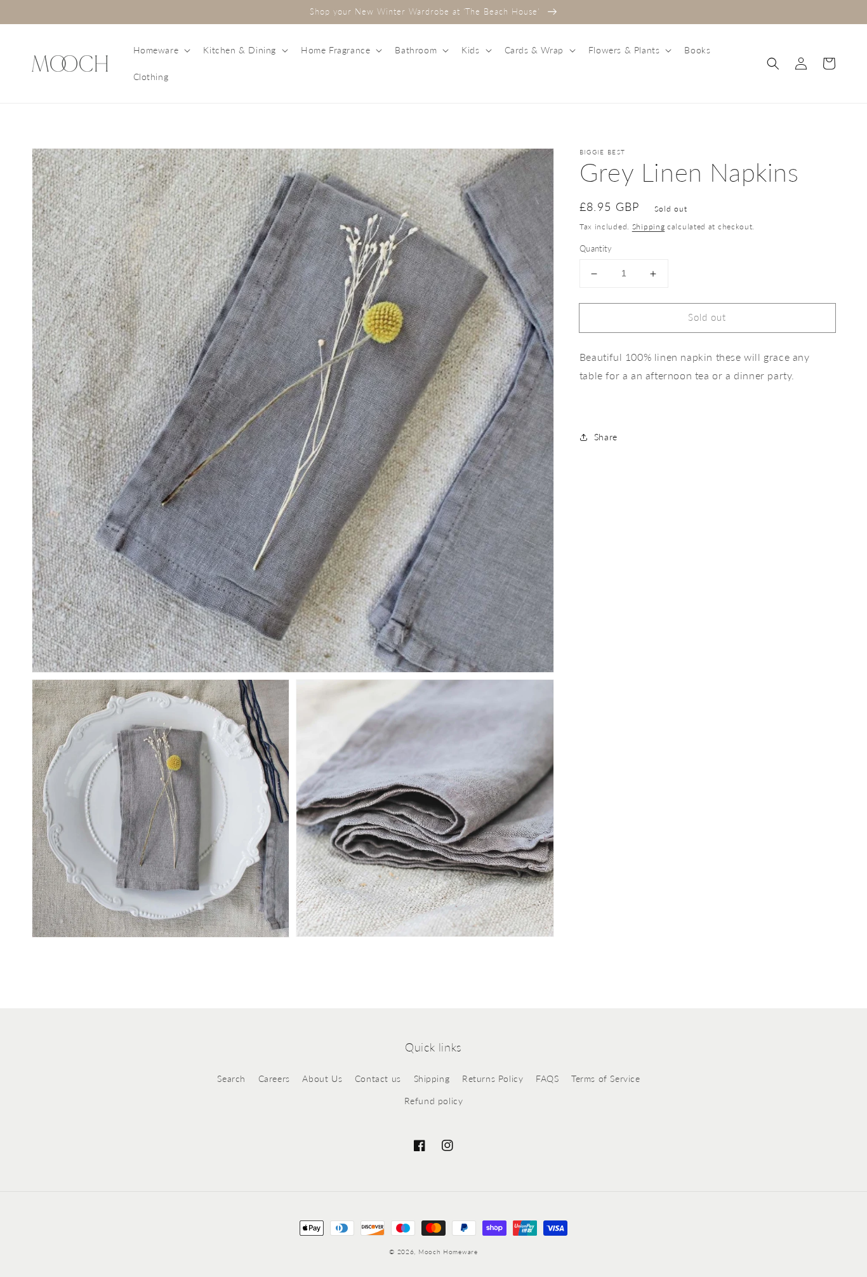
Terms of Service (605, 1078)
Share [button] (606, 437)
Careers (274, 1078)
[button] (161, 50)
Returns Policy (492, 1078)
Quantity (595, 249)
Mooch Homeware (448, 1251)
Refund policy (433, 1100)
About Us (322, 1078)
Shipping (648, 226)
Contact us (378, 1078)
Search (231, 1078)
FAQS (547, 1078)
